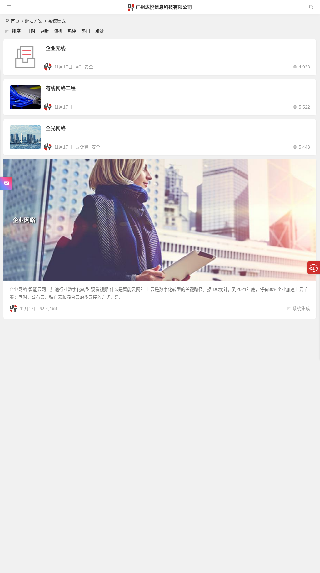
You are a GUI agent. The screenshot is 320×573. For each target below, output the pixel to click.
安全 (88, 66)
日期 (30, 30)
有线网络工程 (61, 88)
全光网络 (56, 128)
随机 (58, 30)
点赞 (99, 30)
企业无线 (56, 48)
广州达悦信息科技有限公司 (164, 7)
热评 (72, 30)
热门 (85, 30)
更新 (44, 30)
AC (79, 66)
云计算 (82, 147)
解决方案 (33, 20)
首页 (15, 20)
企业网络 (24, 220)
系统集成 (301, 308)
